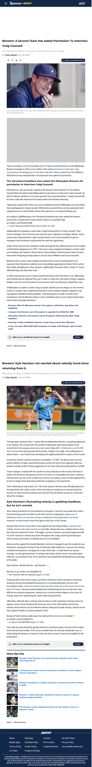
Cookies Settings (32, 750)
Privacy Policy (68, 742)
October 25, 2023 (47, 226)
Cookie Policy (31, 746)
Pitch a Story (49, 742)
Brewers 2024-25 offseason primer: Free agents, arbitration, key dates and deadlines (43, 306)
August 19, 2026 (42, 574)
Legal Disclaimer (50, 746)
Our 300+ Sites (68, 738)
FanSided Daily (31, 742)
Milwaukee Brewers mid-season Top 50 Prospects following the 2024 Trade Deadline (43, 317)
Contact (46, 738)
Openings (29, 738)
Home (9, 346)
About (12, 738)
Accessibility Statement (72, 746)
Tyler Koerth (11, 55)
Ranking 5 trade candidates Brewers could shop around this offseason (41, 322)
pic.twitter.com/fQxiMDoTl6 (29, 571)
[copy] (20, 60)
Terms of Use (15, 746)
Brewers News (20, 346)
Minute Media (14, 757)
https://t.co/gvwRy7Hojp (54, 220)
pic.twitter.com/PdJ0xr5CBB (19, 223)
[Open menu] (5, 3)
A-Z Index (13, 750)
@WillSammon (25, 216)
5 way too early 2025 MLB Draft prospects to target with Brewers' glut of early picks (45, 327)
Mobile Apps (14, 742)
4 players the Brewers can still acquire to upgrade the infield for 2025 (41, 312)
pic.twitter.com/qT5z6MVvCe (20, 619)
